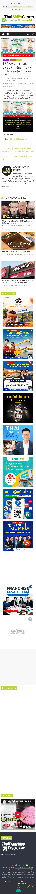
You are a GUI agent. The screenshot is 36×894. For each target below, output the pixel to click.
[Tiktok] (16, 10)
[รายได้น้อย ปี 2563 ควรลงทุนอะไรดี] (18, 233)
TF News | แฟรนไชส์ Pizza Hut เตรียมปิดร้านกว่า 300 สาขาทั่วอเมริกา (17, 281)
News (10, 81)
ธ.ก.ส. (30, 81)
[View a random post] (32, 34)
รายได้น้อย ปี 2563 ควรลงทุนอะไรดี (16, 252)
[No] (33, 887)
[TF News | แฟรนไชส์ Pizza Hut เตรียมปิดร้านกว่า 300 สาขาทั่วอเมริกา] (18, 262)
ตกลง (18, 891)
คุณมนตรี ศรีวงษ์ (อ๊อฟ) (18, 225)
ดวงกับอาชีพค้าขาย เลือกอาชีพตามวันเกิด (17, 158)
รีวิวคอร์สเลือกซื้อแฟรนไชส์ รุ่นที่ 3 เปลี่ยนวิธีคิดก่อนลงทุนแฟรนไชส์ (19, 7)
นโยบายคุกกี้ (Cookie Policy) (19, 888)
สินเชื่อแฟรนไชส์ (22, 83)
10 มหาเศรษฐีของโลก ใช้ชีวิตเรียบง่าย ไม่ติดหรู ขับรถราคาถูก (17, 222)
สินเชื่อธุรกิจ (14, 83)
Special (19, 60)
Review (13, 60)
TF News (25, 81)
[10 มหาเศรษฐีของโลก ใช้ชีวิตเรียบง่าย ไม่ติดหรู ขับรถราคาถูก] (18, 202)
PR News (6, 60)
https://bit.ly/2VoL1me (18, 139)
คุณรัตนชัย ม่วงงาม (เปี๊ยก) (19, 254)
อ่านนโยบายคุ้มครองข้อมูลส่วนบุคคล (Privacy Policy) (18, 886)
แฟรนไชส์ (9, 86)
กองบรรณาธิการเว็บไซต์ (19, 78)
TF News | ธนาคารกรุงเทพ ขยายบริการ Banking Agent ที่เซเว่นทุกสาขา (17, 150)
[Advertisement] (18, 667)
